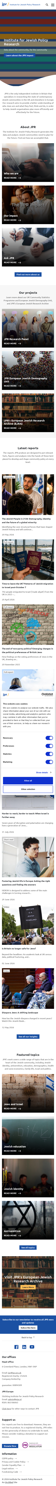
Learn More (28, 1287)
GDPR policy (7, 1458)
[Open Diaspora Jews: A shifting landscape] (28, 988)
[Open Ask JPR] (28, 247)
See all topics (28, 1247)
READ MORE (10, 177)
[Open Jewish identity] (28, 1178)
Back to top (27, 1337)
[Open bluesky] (40, 1347)
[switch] (49, 746)
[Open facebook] (16, 1347)
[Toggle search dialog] (47, 5)
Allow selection (28, 789)
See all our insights (28, 1036)
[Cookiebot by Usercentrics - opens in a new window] (41, 694)
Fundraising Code (10, 1472)
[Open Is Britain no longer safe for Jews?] (28, 924)
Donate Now (10, 1446)
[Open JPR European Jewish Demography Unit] (28, 370)
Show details (42, 772)
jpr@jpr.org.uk (14, 1372)
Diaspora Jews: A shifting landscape (20, 1012)
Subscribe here (28, 1327)
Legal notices (8, 1468)
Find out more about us (28, 274)
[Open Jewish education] (28, 1135)
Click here (6, 1408)
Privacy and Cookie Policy (13, 1461)
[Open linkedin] (24, 1347)
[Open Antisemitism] (28, 1220)
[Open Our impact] (28, 205)
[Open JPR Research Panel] (28, 328)
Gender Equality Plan (11, 1465)
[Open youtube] (32, 1347)
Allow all (28, 781)
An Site (9, 1482)
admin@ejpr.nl (14, 1399)
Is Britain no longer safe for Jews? (19, 948)
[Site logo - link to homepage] (23, 4)
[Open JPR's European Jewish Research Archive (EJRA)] (28, 413)
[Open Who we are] (28, 162)
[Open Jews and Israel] (28, 1093)
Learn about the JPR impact (19, 55)
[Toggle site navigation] (52, 5)
